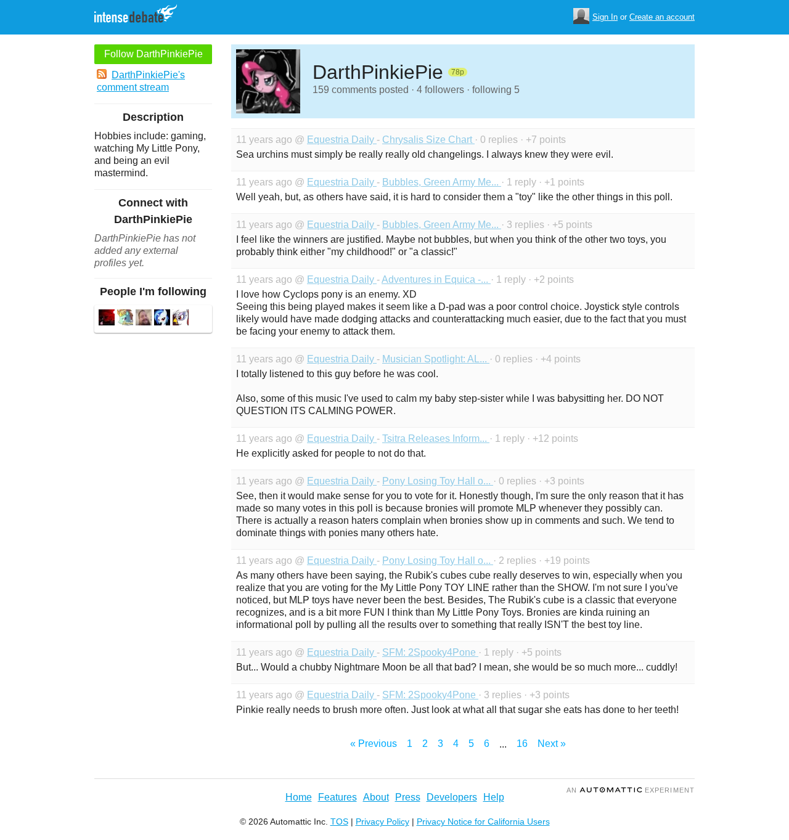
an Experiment (630, 790)
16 (522, 743)
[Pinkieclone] (144, 318)
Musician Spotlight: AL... (435, 359)
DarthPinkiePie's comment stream (141, 81)
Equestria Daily (342, 139)
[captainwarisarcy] (162, 318)
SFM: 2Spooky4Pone (430, 652)
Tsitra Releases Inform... (435, 438)
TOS (339, 821)
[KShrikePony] (125, 318)
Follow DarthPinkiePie (153, 54)
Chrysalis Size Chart (428, 139)
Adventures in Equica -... (436, 279)
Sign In (605, 17)
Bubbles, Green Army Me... (441, 182)
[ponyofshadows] (107, 318)
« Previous (373, 743)
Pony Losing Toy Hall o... (437, 481)
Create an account (662, 17)
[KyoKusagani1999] (181, 318)
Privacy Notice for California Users (483, 821)
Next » (552, 743)
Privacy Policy (382, 821)
